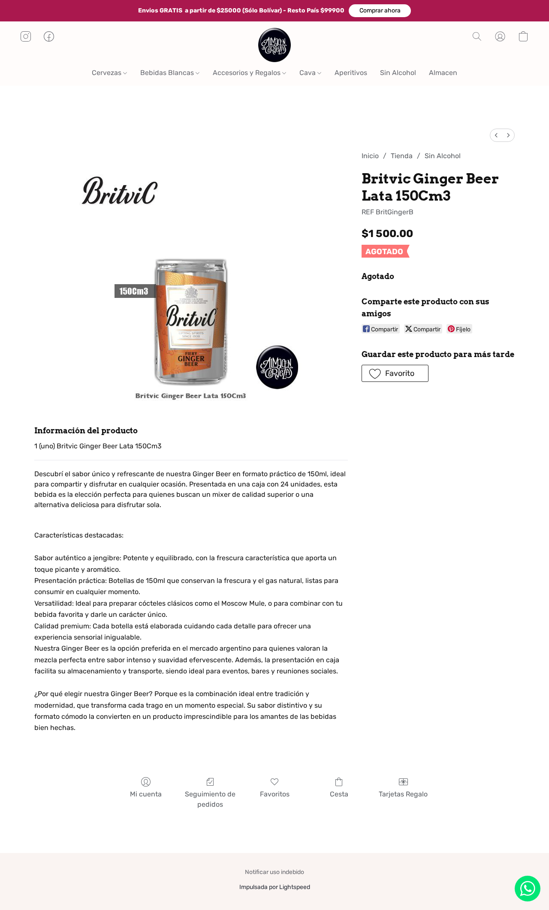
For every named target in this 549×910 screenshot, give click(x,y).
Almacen (443, 73)
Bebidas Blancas (168, 73)
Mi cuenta (146, 794)
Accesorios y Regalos (247, 73)
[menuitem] (496, 135)
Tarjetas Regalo (403, 794)
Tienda (402, 156)
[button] (380, 10)
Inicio (370, 156)
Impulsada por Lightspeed (274, 887)
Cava (308, 73)
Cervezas (107, 73)
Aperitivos (351, 73)
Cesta (339, 794)
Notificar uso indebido (274, 872)
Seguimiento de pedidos (210, 799)
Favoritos (275, 794)
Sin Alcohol (398, 73)
